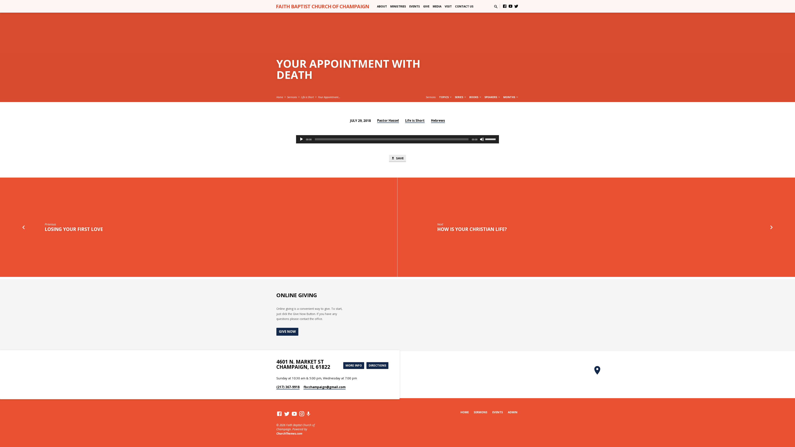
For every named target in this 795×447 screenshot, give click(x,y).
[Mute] (482, 139)
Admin (512, 412)
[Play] (301, 139)
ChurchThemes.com (289, 433)
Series (459, 97)
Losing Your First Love (74, 229)
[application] (397, 139)
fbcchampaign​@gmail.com (325, 387)
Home (279, 97)
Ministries (398, 6)
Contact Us (464, 6)
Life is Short (307, 97)
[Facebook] (504, 6)
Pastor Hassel (388, 120)
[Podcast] (308, 414)
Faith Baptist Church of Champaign (322, 6)
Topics (444, 97)
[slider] (491, 139)
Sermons (292, 97)
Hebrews (438, 120)
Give (426, 6)
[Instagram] (302, 414)
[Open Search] (496, 7)
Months (509, 97)
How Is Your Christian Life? (472, 229)
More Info (354, 365)
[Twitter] (516, 6)
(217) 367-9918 (288, 387)
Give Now (287, 331)
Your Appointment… (329, 97)
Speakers (491, 97)
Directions (377, 365)
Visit (448, 6)
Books (474, 97)
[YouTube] (510, 6)
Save (399, 158)
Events (414, 6)
